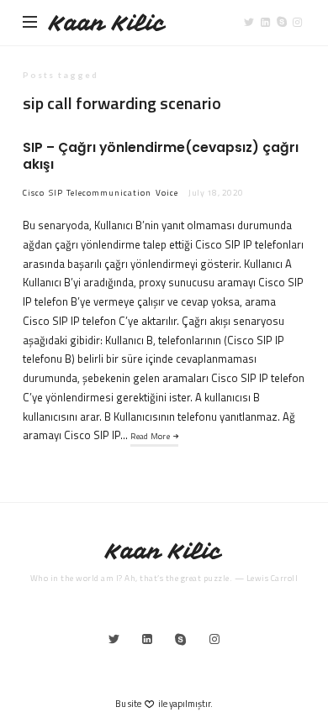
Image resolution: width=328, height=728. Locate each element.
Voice (167, 192)
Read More (150, 436)
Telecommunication (108, 192)
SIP (56, 192)
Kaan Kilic (108, 23)
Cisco (34, 192)
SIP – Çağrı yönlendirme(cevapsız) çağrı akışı (161, 156)
